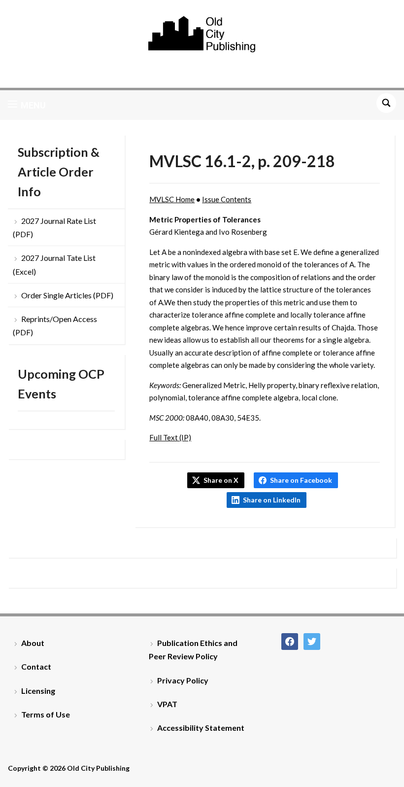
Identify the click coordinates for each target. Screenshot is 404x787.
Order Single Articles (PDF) (67, 295)
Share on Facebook (301, 480)
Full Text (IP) (170, 437)
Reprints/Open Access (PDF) (55, 325)
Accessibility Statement (200, 727)
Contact (36, 666)
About (32, 642)
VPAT (167, 704)
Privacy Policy (182, 680)
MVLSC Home (172, 199)
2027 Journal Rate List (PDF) (54, 227)
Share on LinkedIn (272, 500)
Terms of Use (45, 714)
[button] (27, 105)
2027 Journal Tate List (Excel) (54, 264)
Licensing (38, 690)
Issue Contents (226, 199)
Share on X (220, 480)
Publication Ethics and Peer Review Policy (193, 649)
